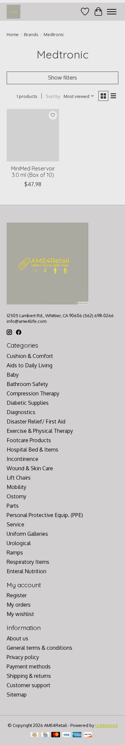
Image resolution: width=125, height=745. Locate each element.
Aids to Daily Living (29, 365)
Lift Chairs (19, 477)
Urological (19, 543)
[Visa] (66, 735)
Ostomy (16, 496)
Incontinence (22, 459)
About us (17, 638)
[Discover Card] (88, 735)
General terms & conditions (39, 647)
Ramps (15, 552)
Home (13, 34)
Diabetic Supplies (28, 402)
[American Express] (77, 735)
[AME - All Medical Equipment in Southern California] (13, 11)
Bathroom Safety (27, 384)
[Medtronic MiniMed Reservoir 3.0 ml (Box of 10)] (33, 135)
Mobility (16, 487)
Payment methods (29, 666)
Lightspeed (106, 725)
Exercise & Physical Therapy (40, 430)
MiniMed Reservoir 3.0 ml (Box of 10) (33, 171)
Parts (13, 505)
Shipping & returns (29, 675)
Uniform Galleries (27, 533)
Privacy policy (23, 657)
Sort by (53, 96)
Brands (31, 34)
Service (15, 524)
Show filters (62, 77)
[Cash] (34, 735)
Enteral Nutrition (26, 571)
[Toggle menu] (111, 11)
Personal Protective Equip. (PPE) (45, 515)
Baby (13, 374)
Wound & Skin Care (30, 468)
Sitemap (17, 694)
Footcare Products (29, 440)
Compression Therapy (33, 393)
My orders (19, 604)
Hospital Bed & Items (32, 449)
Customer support (28, 685)
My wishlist (20, 614)
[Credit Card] (45, 735)
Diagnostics (21, 412)
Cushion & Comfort (30, 356)
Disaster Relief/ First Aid (36, 421)
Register (17, 595)
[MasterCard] (55, 735)
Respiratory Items (28, 561)
